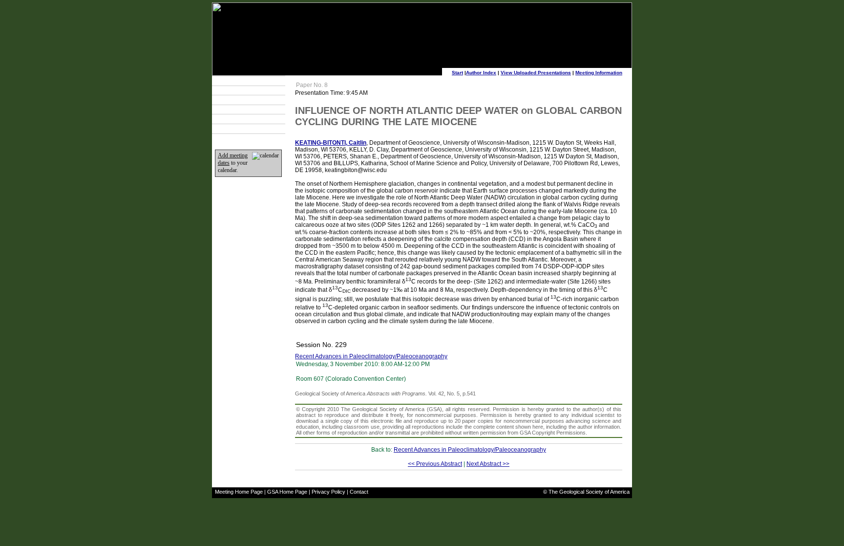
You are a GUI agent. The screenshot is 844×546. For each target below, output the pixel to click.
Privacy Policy (328, 492)
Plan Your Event (239, 90)
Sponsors (231, 119)
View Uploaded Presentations (536, 72)
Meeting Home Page (239, 492)
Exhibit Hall (233, 109)
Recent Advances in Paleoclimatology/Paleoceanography (371, 356)
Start (457, 72)
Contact (359, 492)
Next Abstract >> (487, 463)
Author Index (481, 72)
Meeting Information (598, 72)
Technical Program (242, 81)
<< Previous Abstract (435, 463)
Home (227, 128)
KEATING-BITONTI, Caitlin (330, 142)
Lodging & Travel (240, 100)
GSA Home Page (287, 492)
